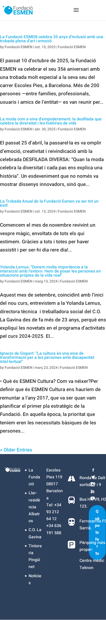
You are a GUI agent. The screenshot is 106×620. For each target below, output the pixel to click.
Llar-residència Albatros (34, 507)
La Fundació (34, 477)
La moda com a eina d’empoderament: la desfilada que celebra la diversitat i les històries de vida (51, 121)
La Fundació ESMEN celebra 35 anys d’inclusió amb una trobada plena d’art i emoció (51, 39)
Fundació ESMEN (18, 47)
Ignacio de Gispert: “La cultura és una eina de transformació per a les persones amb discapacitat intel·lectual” (47, 357)
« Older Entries (16, 450)
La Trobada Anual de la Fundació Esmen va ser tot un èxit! (49, 203)
